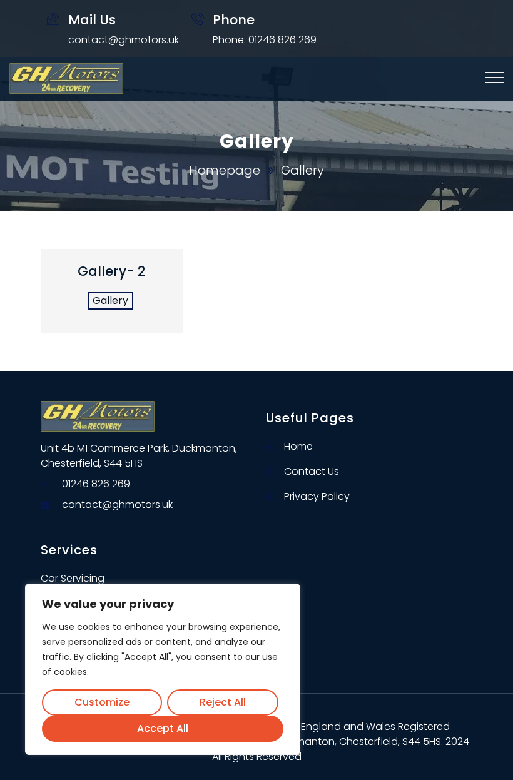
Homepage (224, 170)
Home (298, 446)
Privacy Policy (317, 496)
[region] (162, 669)
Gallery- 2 (111, 271)
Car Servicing (72, 578)
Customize (102, 702)
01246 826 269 (96, 484)
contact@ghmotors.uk (123, 40)
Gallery (110, 300)
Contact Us (311, 471)
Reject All (223, 702)
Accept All (162, 728)
